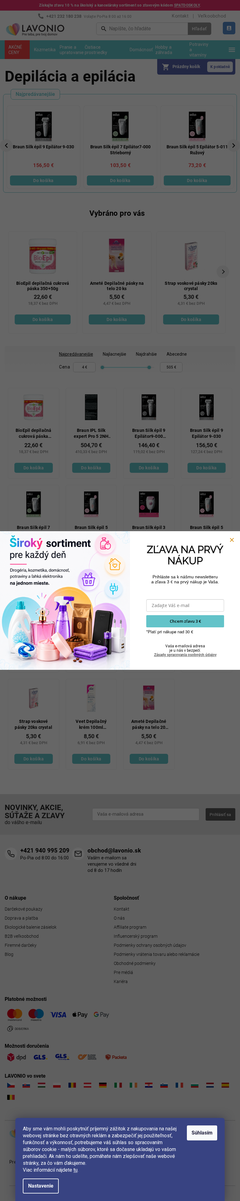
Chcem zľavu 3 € (185, 621)
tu (75, 1170)
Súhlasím (202, 1133)
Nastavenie (40, 1186)
